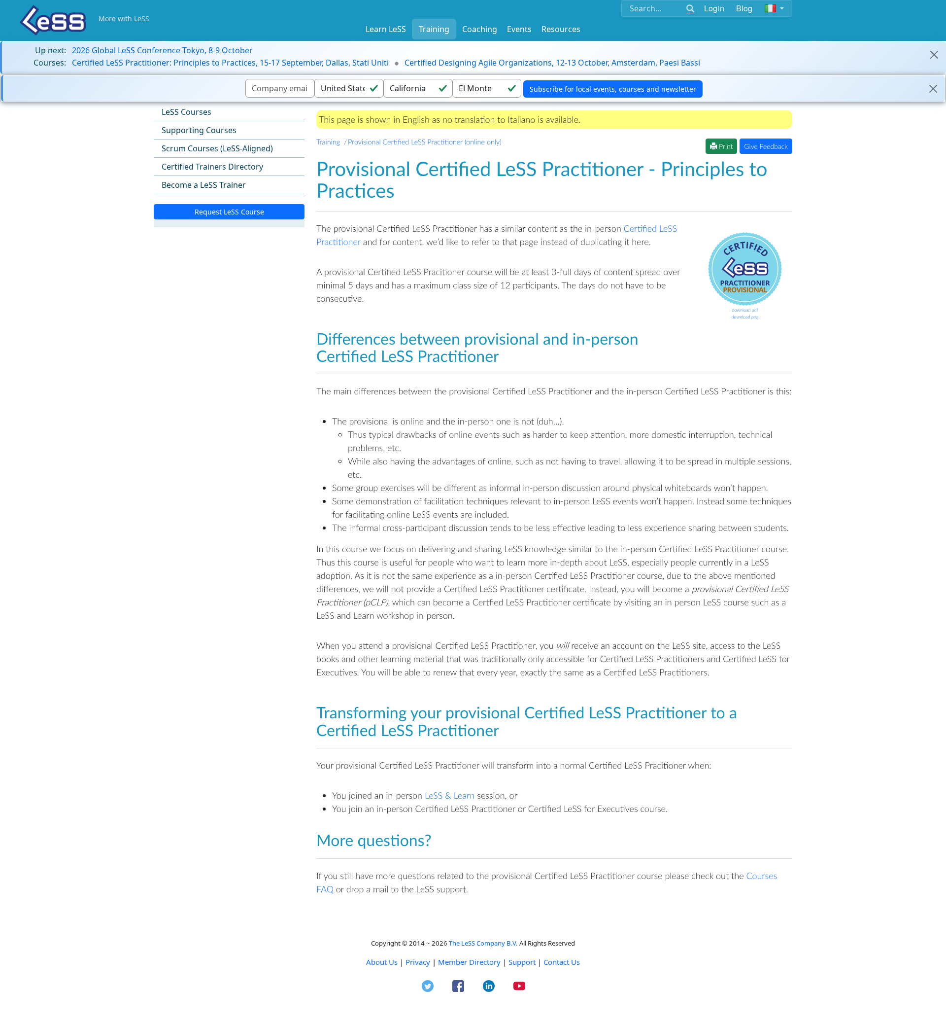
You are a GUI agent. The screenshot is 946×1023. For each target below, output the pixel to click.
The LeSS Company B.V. (483, 943)
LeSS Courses (186, 111)
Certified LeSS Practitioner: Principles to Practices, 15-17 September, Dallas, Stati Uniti (230, 62)
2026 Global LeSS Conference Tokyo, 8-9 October (162, 50)
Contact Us (561, 962)
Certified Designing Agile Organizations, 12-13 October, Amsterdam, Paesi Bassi (552, 62)
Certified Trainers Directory (212, 166)
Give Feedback (766, 146)
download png (744, 316)
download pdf (745, 310)
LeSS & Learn (449, 795)
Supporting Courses (199, 130)
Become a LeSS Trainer (204, 184)
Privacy (417, 962)
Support (522, 962)
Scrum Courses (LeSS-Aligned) (217, 148)
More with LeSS (124, 18)
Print (725, 146)
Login (714, 8)
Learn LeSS (386, 29)
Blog (744, 8)
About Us (382, 962)
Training (434, 29)
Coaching (479, 29)
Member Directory (469, 962)
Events (519, 29)
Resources (560, 29)
